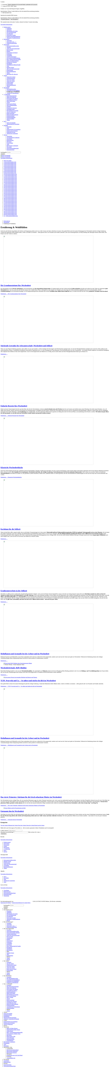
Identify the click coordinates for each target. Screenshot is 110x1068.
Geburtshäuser (10, 1040)
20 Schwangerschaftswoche (10, 187)
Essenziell (4, 4)
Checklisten (9, 139)
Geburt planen (10, 82)
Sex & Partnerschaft (11, 32)
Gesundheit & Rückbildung (13, 90)
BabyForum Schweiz (12, 1052)
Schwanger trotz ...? (11, 42)
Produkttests (6, 1016)
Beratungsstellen (10, 1039)
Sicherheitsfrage (7, 832)
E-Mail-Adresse (4, 830)
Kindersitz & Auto (11, 132)
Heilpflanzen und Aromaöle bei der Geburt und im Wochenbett (25, 654)
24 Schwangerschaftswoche (10, 193)
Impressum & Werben (6, 902)
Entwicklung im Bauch (12, 52)
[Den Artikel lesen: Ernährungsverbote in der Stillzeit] (48, 587)
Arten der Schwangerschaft (13, 48)
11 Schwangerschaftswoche (10, 175)
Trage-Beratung (10, 1037)
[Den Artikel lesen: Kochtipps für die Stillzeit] (48, 526)
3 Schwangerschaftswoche (10, 164)
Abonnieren (3, 833)
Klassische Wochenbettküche (12, 467)
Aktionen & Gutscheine (12, 133)
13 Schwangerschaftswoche (10, 178)
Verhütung (9, 29)
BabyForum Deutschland (12, 1050)
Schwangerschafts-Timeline (13, 932)
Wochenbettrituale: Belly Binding (13, 668)
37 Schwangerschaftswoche (10, 210)
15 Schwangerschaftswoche (10, 180)
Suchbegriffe (4, 152)
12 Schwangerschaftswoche (10, 176)
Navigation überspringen (6, 24)
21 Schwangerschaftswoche (10, 189)
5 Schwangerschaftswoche (10, 167)
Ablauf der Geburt (11, 77)
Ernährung (9, 28)
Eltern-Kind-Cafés (11, 1036)
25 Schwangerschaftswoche (10, 194)
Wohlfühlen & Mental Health (13, 64)
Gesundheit (9, 55)
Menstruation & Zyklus (12, 31)
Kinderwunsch (7, 27)
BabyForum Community (12, 145)
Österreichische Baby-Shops (13, 1029)
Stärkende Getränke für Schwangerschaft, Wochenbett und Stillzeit (26, 346)
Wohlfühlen (9, 948)
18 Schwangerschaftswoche (10, 185)
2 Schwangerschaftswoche (10, 163)
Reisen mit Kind (10, 113)
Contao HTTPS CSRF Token (9, 6)
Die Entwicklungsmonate (13, 986)
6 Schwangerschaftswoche (10, 168)
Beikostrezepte (10, 140)
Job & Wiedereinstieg (12, 105)
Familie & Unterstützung (13, 93)
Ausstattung (9, 938)
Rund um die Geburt (11, 969)
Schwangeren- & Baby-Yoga (13, 1033)
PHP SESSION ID (6, 12)
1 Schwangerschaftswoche (10, 162)
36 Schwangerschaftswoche (10, 209)
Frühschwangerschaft (12, 43)
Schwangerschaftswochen (13, 46)
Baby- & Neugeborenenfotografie (15, 1032)
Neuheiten (9, 126)
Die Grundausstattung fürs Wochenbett (16, 285)
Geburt (5, 75)
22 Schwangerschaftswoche (10, 190)
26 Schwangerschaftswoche (10, 195)
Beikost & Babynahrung (12, 114)
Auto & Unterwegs (11, 112)
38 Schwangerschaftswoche (10, 211)
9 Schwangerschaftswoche (10, 172)
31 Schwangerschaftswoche (10, 202)
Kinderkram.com (14, 1055)
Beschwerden (10, 50)
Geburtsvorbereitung (11, 56)
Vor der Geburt (10, 963)
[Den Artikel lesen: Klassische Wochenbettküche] (48, 464)
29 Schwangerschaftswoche (10, 199)
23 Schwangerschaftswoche (10, 191)
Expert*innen (10, 143)
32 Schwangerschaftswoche (10, 203)
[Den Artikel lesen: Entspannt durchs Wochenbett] (15, 808)
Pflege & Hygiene (11, 101)
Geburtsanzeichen (11, 78)
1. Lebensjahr (7, 94)
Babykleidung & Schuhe (12, 110)
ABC (8, 954)
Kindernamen (10, 70)
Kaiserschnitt (10, 83)
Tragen (8, 102)
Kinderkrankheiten (11, 117)
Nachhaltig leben (11, 109)
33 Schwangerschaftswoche (10, 205)
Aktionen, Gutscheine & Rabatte (11, 1019)
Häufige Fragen (10, 67)
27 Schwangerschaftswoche (10, 197)
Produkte (6, 125)
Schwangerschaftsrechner (13, 148)
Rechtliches (9, 63)
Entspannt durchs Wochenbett (12, 811)
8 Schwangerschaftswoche (10, 171)
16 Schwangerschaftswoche (10, 182)
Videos (8, 73)
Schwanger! (6, 44)
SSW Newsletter (7, 160)
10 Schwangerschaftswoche (10, 174)
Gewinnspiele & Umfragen (13, 137)
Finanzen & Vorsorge (12, 62)
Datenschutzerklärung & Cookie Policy (21, 902)
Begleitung (9, 944)
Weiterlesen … (13, 293)
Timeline (9, 47)
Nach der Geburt (11, 79)
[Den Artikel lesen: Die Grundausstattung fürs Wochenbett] (48, 282)
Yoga (8, 66)
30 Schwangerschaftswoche (10, 201)
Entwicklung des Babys (12, 98)
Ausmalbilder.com (11, 1058)
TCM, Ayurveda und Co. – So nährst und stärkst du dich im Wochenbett (28, 681)
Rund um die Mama (11, 104)
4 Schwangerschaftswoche (10, 166)
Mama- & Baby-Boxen (12, 1028)
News (5, 121)
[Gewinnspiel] (5, 155)
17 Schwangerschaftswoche (10, 183)
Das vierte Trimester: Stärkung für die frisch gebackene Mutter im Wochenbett (31, 797)
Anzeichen (9, 40)
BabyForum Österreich (12, 1051)
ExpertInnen (6, 1043)
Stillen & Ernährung (11, 97)
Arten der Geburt (11, 81)
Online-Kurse (10, 1031)
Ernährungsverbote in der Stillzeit (14, 591)
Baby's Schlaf (10, 997)
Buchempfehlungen (11, 71)
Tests (8, 128)
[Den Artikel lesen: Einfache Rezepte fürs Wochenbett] (48, 402)
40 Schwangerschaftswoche (10, 214)
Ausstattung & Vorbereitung (13, 1006)
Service (5, 135)
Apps (8, 144)
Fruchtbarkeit (10, 33)
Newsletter (9, 147)
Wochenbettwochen (11, 89)
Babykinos (9, 1035)
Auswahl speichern (5, 19)
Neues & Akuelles (8, 1013)
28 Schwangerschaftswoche (10, 198)
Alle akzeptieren (14, 19)
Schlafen (9, 106)
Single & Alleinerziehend (12, 60)
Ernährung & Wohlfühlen (13, 981)
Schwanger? (6, 39)
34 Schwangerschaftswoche (10, 206)
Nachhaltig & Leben (11, 1002)
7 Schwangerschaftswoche (10, 170)
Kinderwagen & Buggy (12, 130)
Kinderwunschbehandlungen (13, 36)
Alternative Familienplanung (13, 37)
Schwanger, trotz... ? (11, 926)
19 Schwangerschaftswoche (10, 186)
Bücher (8, 920)
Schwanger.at (7, 221)
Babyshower (10, 950)
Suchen (2, 154)
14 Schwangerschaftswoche (10, 179)
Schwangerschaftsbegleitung (13, 58)
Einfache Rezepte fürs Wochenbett (14, 406)
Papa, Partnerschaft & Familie (14, 59)
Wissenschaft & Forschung (13, 124)
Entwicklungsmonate (12, 95)
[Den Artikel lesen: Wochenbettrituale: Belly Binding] (18, 663)
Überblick (9, 911)
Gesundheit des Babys (12, 99)
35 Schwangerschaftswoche (10, 207)
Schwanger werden (11, 35)
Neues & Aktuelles (11, 122)
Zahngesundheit (10, 118)
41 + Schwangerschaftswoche (11, 216)
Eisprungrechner (10, 149)
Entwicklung (10, 940)
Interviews (9, 141)
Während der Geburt (11, 965)
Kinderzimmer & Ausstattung (13, 129)
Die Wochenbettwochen (12, 978)
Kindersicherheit (10, 116)
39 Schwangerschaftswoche (10, 213)
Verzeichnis (9, 136)
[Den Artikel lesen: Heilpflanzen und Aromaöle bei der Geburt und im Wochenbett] (48, 650)
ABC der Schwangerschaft (13, 68)
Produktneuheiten (8, 1015)
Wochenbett (6, 87)
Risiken (8, 51)
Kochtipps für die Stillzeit (10, 529)
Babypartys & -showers (12, 74)
